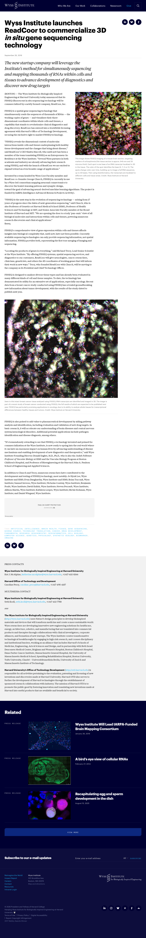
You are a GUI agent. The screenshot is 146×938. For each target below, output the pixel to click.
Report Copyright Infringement (18, 918)
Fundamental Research (17, 533)
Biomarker (82, 535)
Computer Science (15, 535)
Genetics (32, 535)
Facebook (138, 22)
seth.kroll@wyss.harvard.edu (30, 601)
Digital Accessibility (39, 915)
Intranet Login (11, 889)
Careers (8, 881)
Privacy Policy (23, 915)
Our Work (80, 5)
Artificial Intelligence (25, 528)
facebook (132, 908)
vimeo (125, 908)
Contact (8, 884)
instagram (111, 908)
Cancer (56, 531)
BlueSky (132, 22)
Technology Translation (36, 531)
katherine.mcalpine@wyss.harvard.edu (42, 574)
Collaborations (97, 5)
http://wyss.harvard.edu (17, 618)
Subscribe (135, 858)
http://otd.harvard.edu (77, 669)
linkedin (104, 908)
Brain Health (49, 528)
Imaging (9, 537)
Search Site (138, 5)
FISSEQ (62, 528)
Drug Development (72, 531)
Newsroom (115, 5)
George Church (13, 531)
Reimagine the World (13, 875)
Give (128, 5)
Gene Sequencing (77, 528)
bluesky (118, 908)
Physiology (45, 535)
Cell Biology (75, 533)
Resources (9, 886)
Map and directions (36, 884)
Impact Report (11, 878)
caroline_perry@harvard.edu (34, 584)
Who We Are (64, 5)
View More (73, 832)
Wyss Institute (19, 4)
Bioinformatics (57, 533)
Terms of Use (10, 915)
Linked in (125, 22)
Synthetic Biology (63, 535)
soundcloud (138, 908)
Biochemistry (39, 533)
